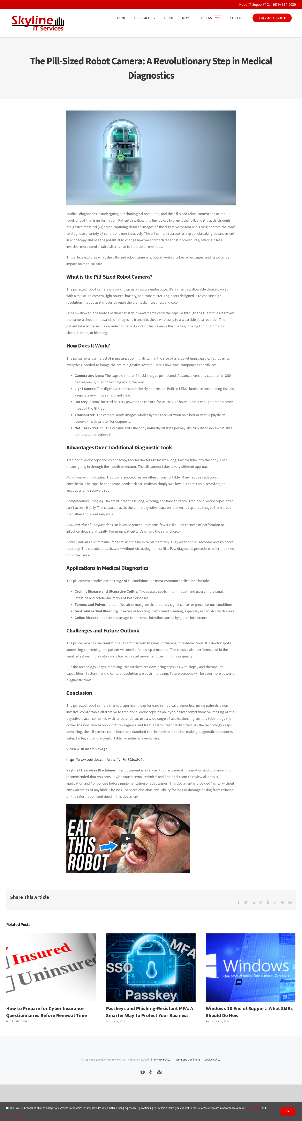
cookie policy (253, 1108)
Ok (288, 1111)
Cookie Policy (212, 1059)
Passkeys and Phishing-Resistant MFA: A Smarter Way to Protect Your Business (151, 968)
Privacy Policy (162, 1059)
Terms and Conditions (188, 1059)
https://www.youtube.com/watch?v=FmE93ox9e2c (105, 759)
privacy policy (14, 1114)
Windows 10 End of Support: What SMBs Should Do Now (250, 968)
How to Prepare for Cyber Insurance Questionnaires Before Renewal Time (51, 968)
